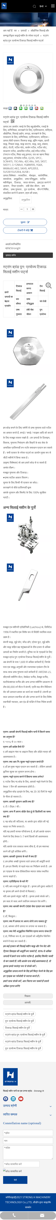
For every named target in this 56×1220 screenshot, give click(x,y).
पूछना (23, 222)
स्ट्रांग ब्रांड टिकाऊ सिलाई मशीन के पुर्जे (23, 1041)
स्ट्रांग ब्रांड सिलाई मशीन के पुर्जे (19, 1014)
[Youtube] (20, 1098)
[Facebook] (5, 1098)
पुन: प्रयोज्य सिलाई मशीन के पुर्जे (19, 1021)
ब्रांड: (7, 248)
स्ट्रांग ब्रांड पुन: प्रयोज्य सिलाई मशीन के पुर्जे (25, 1034)
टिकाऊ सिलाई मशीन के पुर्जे (17, 1027)
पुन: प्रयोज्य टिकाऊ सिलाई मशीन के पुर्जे (23, 1048)
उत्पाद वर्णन (11, 255)
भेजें (15, 1179)
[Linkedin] (13, 1098)
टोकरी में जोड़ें (23, 230)
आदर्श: (8, 244)
